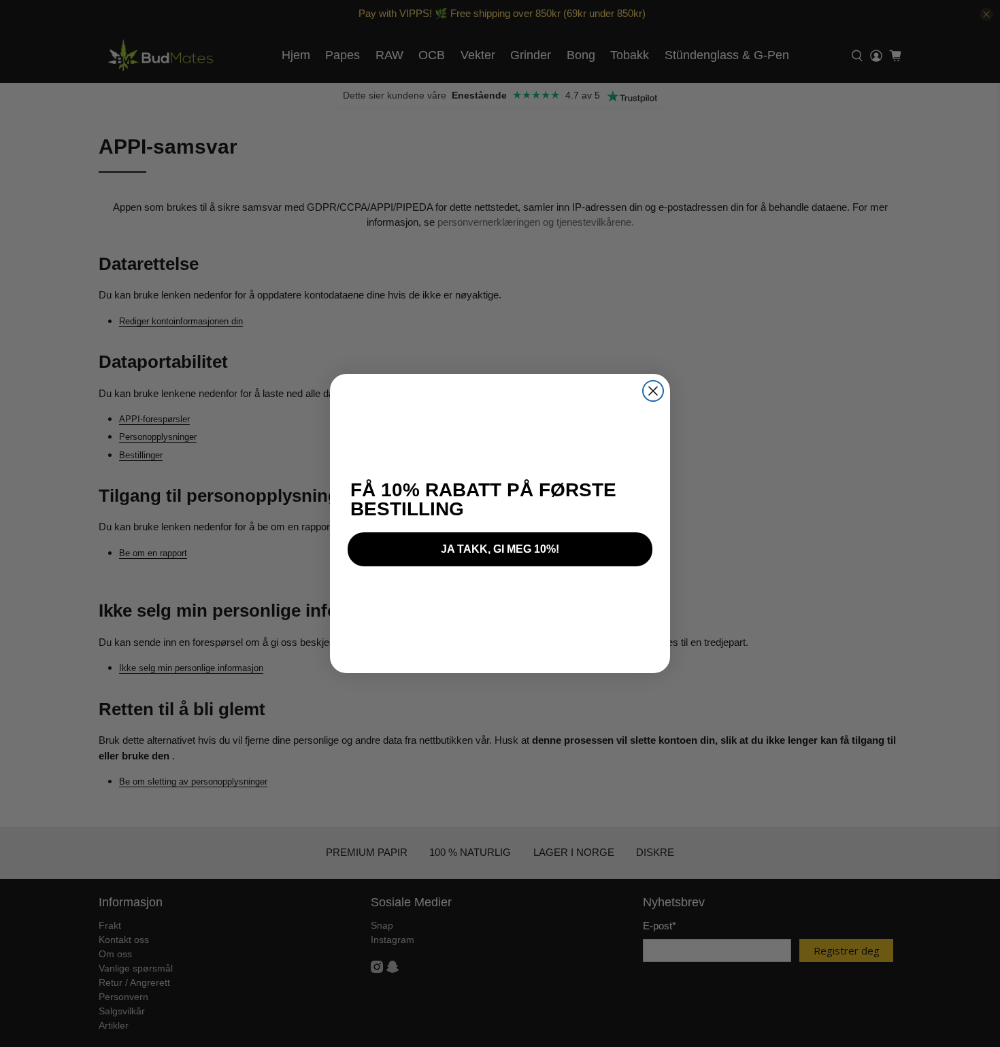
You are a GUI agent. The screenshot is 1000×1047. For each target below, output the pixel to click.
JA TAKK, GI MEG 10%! (500, 549)
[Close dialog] (653, 391)
